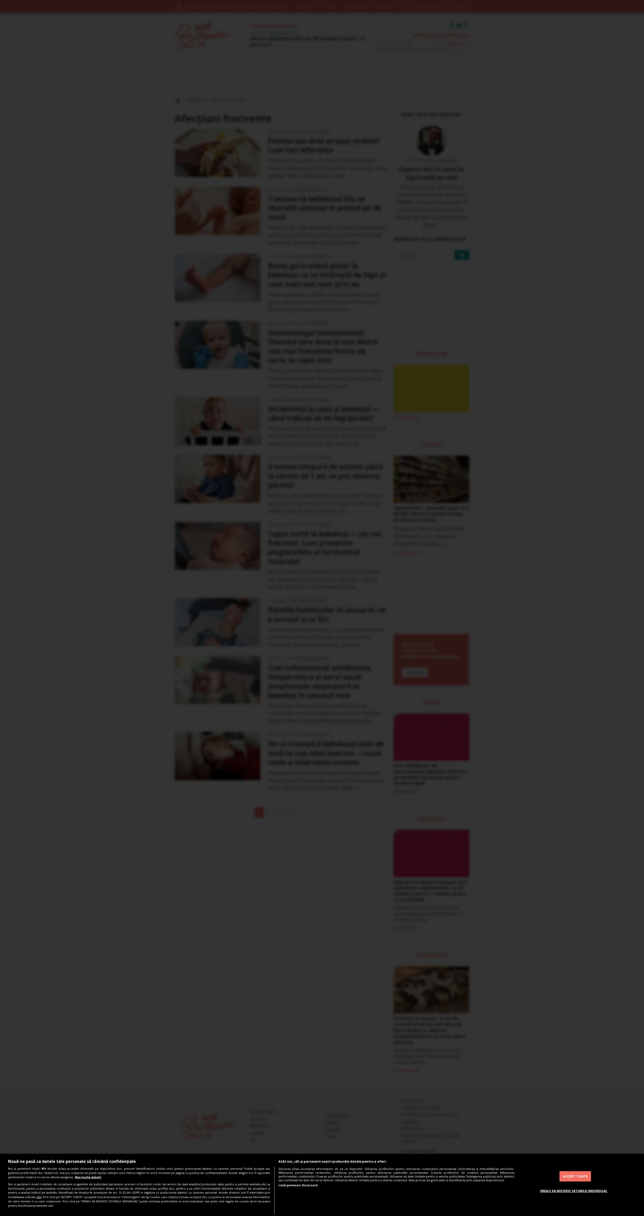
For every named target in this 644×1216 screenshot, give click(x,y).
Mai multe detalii (88, 1177)
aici (39, 1197)
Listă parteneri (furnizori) (298, 1185)
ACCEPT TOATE (575, 1176)
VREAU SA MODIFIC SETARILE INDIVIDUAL (573, 1191)
